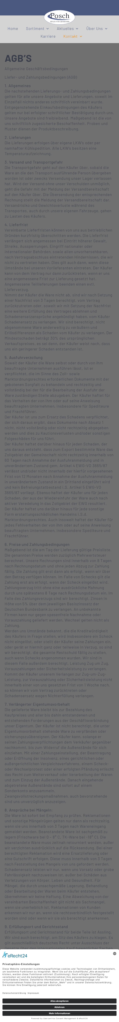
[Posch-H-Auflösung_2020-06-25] (59, 12)
